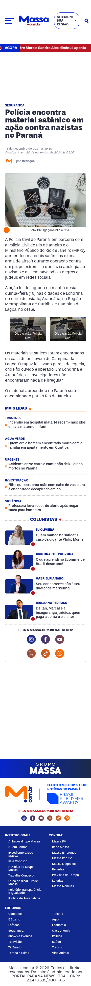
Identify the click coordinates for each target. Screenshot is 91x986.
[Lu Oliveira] (19, 535)
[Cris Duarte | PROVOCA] (19, 559)
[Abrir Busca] (86, 21)
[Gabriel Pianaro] (19, 583)
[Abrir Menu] (9, 21)
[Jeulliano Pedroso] (19, 609)
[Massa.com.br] (34, 20)
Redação (28, 161)
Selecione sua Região (65, 20)
